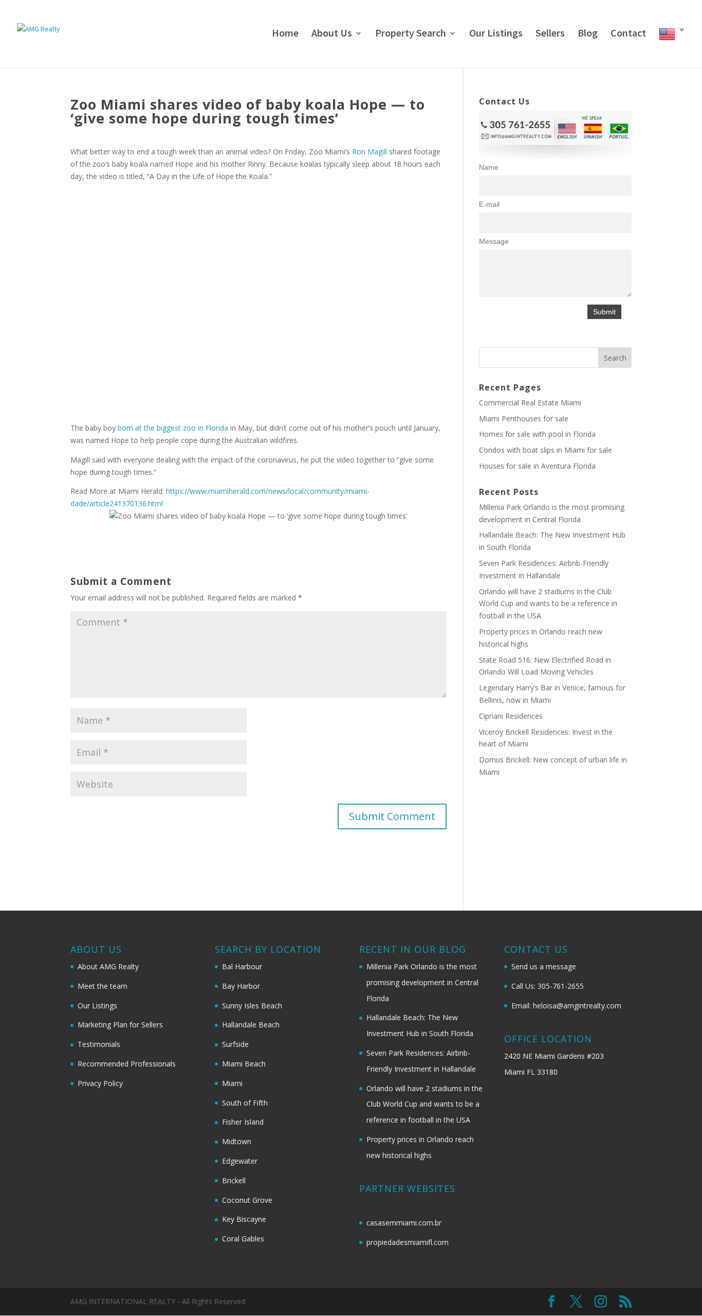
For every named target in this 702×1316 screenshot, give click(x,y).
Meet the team (102, 986)
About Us (331, 34)
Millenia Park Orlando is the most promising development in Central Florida (422, 982)
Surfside (235, 1044)
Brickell (234, 1180)
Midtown (236, 1141)
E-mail (489, 204)
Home (285, 34)
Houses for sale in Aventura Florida (537, 466)
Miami (232, 1083)
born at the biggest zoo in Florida (173, 428)
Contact (628, 34)
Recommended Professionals (127, 1064)
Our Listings (496, 34)
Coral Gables (243, 1238)
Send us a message (543, 966)
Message (494, 241)
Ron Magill (369, 151)
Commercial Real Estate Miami (530, 402)
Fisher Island (243, 1122)
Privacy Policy (100, 1083)
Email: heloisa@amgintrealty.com (566, 1005)
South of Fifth (245, 1103)
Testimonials (99, 1044)
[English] (672, 47)
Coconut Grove (247, 1200)
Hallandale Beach (251, 1024)
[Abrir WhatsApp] (676, 1290)
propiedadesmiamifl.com (407, 1242)
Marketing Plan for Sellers (120, 1024)
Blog (588, 34)
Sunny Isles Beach (252, 1005)
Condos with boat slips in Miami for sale (545, 450)
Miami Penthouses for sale (523, 418)
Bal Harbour (242, 966)
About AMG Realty (108, 966)
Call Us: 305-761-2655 (547, 986)
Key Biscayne (244, 1219)
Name (488, 167)
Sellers (550, 34)
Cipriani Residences (511, 716)
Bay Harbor (241, 986)
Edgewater (239, 1161)
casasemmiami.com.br (403, 1223)
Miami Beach (244, 1064)
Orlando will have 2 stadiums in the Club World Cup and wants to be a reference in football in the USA (548, 603)
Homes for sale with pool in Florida (537, 434)
